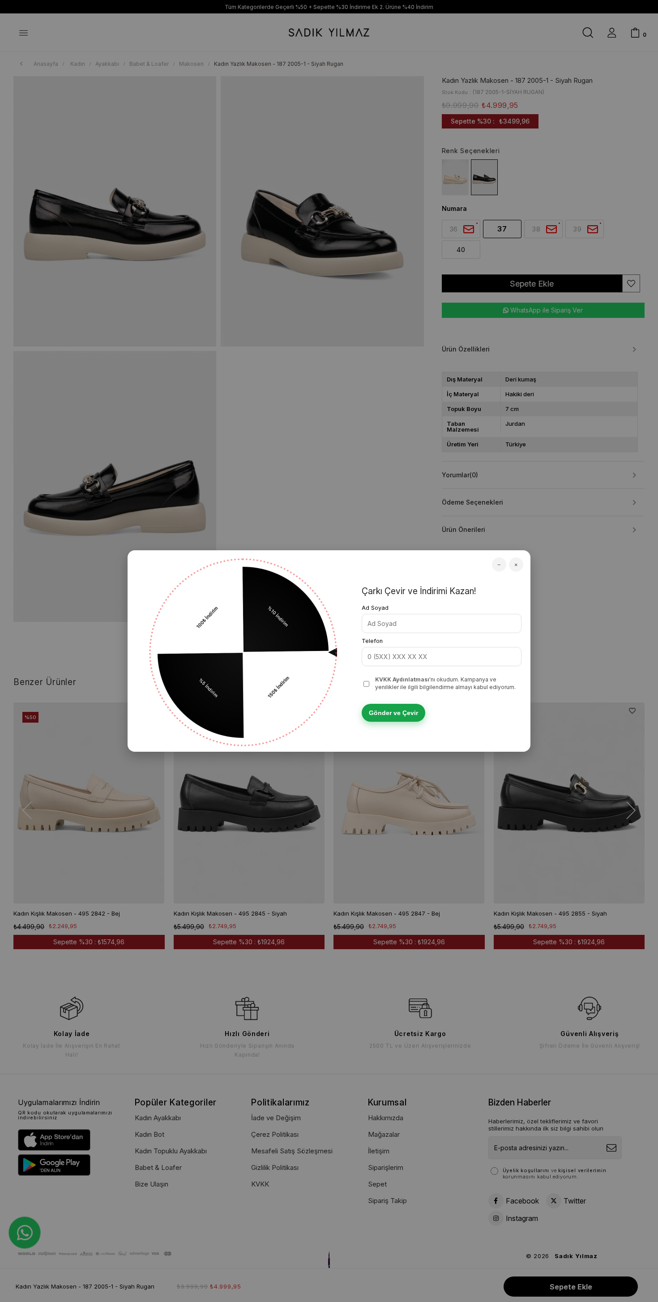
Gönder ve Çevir (393, 712)
